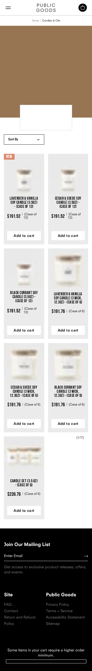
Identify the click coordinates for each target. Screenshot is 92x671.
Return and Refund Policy (21, 621)
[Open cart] (82, 8)
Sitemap (53, 624)
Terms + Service (59, 611)
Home (35, 20)
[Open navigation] (8, 7)
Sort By (13, 139)
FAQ (8, 605)
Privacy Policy (57, 605)
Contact (11, 611)
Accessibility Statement (65, 617)
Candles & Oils (51, 20)
